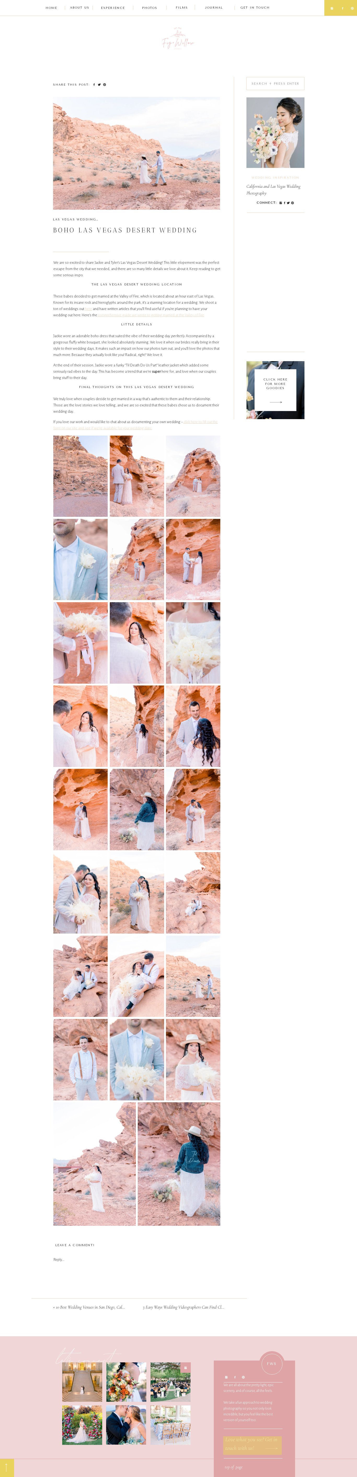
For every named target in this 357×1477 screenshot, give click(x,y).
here (88, 309)
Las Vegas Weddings (76, 219)
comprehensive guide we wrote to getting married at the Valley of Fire (150, 315)
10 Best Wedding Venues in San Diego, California (94, 1307)
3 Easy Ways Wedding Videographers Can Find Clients (186, 1307)
